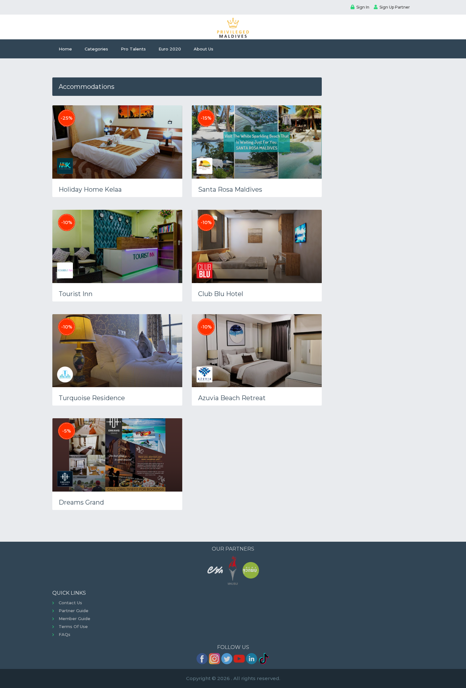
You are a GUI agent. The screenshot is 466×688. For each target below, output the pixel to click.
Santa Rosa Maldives (230, 189)
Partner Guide (73, 610)
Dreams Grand (81, 502)
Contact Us (70, 602)
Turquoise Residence (92, 398)
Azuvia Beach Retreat (232, 398)
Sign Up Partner (394, 7)
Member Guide (74, 618)
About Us (203, 48)
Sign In (362, 7)
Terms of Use (73, 626)
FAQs (64, 634)
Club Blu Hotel (220, 294)
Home (65, 48)
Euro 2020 (170, 48)
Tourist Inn (76, 294)
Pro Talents (133, 48)
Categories (96, 48)
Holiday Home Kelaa (90, 189)
